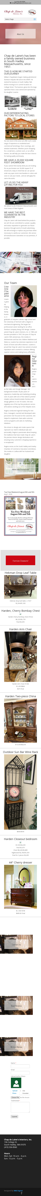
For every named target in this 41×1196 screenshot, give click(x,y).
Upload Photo (14, 1092)
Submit (14, 1116)
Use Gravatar (25, 1092)
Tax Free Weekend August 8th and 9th (19, 492)
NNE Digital (18, 1191)
